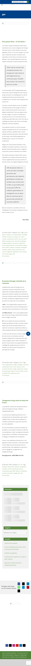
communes (9, 237)
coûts (15, 367)
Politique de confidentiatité (20, 655)
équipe (20, 243)
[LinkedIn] (28, 584)
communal (25, 364)
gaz (7, 245)
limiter (21, 371)
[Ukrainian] (9, 2)
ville (14, 254)
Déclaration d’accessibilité (8, 657)
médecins (12, 247)
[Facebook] (18, 584)
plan (9, 373)
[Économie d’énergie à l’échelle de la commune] (15, 270)
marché (26, 371)
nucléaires (4, 249)
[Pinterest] (28, 587)
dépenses (19, 367)
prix (24, 249)
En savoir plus (5, 256)
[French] (7, 2)
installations (24, 471)
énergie (4, 243)
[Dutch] (3, 2)
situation (24, 252)
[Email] (18, 591)
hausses (18, 371)
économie (4, 369)
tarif (3, 254)
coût (19, 239)
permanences (19, 249)
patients (10, 249)
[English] (5, 2)
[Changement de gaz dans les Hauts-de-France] (15, 389)
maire (3, 247)
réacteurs (4, 252)
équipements (20, 369)
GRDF (13, 471)
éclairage (8, 241)
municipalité (24, 247)
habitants (12, 371)
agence (4, 234)
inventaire (4, 473)
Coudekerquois (6, 471)
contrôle (4, 239)
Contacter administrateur (21, 657)
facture (4, 245)
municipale (17, 247)
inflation (25, 245)
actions (26, 232)
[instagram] (13, 645)
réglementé (16, 252)
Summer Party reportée (10, 543)
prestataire (10, 473)
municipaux (5, 373)
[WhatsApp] (18, 587)
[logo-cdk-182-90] (7, 4)
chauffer (4, 237)
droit (23, 367)
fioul (3, 371)
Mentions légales (9, 655)
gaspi (6, 371)
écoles (12, 241)
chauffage (24, 234)
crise (22, 239)
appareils (17, 467)
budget (15, 364)
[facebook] (6, 645)
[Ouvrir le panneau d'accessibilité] (28, 334)
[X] (23, 584)
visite (21, 473)
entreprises (15, 243)
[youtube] (17, 645)
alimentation (11, 467)
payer (13, 249)
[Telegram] (23, 587)
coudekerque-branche (12, 239)
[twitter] (10, 645)
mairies (7, 247)
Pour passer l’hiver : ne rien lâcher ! (14, 42)
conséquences (16, 237)
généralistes (12, 245)
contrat (22, 237)
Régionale (9, 252)
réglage (15, 473)
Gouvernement (19, 245)
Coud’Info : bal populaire (10, 553)
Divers (20, 362)
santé (20, 252)
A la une (20, 464)
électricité (17, 241)
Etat (24, 243)
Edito (19, 232)
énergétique (23, 241)
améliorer (8, 234)
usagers (10, 254)
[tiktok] (24, 645)
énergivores (9, 243)
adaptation (5, 467)
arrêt (12, 234)
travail (6, 254)
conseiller (4, 469)
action (3, 364)
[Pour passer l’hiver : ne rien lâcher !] (15, 31)
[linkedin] (20, 645)
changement (23, 467)
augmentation (17, 234)
